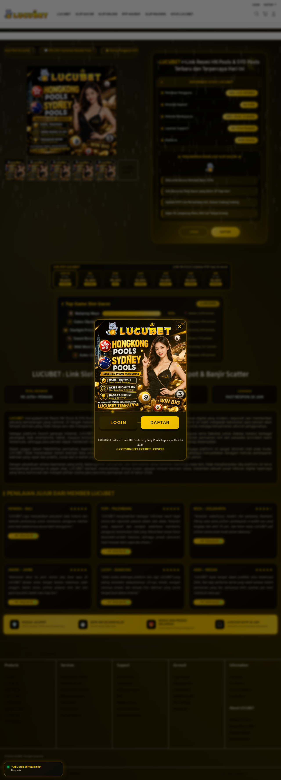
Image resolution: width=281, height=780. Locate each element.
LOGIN (118, 422)
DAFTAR (160, 422)
